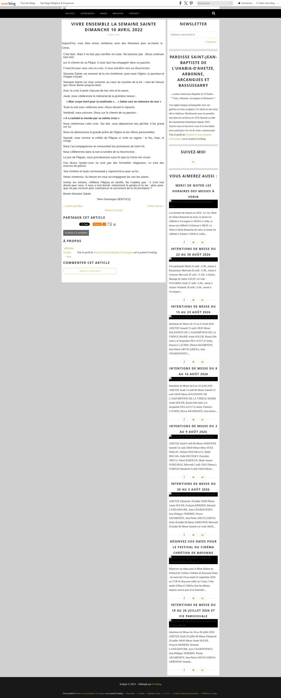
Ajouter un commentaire (90, 271)
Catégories (87, 13)
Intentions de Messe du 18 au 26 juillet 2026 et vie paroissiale (193, 610)
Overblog (156, 684)
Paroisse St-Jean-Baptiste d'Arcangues (113, 252)
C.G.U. (167, 693)
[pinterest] (191, 3)
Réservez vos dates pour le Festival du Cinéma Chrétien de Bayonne (193, 547)
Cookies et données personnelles (186, 693)
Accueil (70, 13)
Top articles (130, 693)
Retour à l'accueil (114, 210)
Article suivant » (155, 206)
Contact (134, 13)
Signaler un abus (154, 693)
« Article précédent (73, 206)
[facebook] (180, 3)
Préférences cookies (209, 693)
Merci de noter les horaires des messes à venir (193, 191)
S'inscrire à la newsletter (76, 233)
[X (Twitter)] (186, 3)
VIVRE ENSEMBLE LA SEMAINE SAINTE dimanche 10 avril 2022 (113, 26)
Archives (118, 13)
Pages (103, 13)
